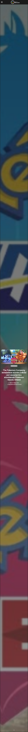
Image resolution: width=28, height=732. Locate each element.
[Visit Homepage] (15, 2)
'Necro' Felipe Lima (14, 382)
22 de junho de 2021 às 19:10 (14, 384)
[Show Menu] (2, 2)
